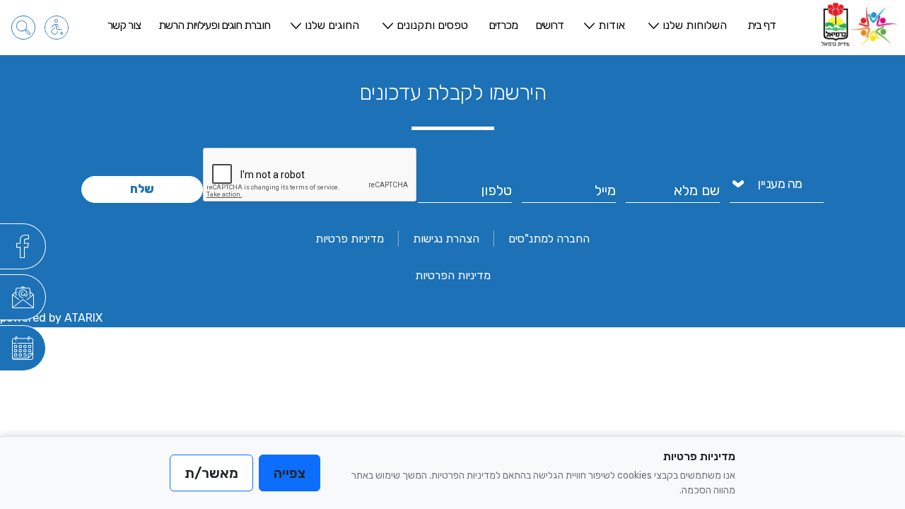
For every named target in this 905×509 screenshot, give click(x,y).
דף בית (761, 25)
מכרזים (503, 25)
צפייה (289, 472)
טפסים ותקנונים (432, 25)
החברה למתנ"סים (549, 238)
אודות (611, 25)
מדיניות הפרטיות (453, 275)
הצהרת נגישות (446, 238)
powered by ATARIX (51, 317)
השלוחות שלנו (694, 25)
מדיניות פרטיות (349, 238)
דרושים (549, 25)
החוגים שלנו (332, 25)
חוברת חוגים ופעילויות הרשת (214, 25)
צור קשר (124, 25)
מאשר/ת (211, 472)
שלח (142, 189)
